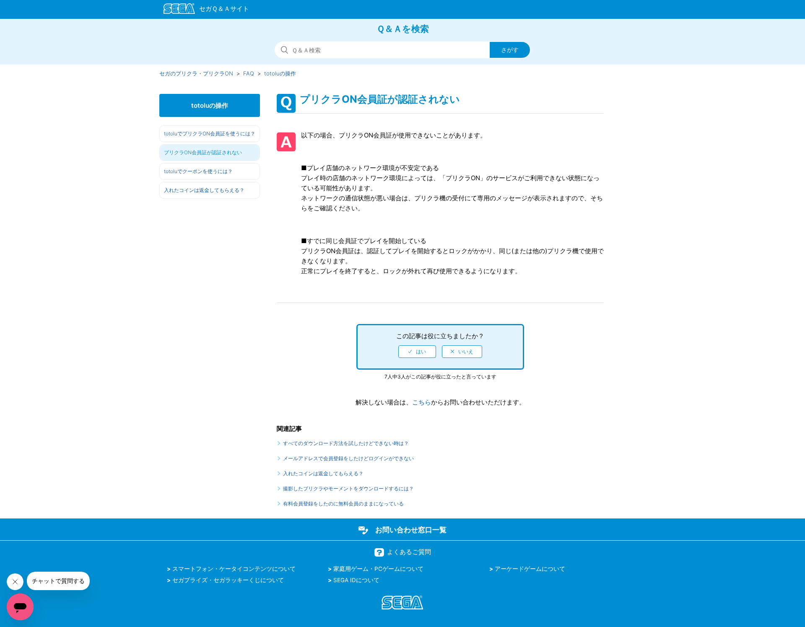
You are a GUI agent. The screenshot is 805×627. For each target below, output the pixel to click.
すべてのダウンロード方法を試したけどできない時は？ (346, 443)
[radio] (417, 351)
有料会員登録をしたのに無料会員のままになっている (343, 503)
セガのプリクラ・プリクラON (196, 73)
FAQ (248, 73)
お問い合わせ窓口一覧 (411, 530)
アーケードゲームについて (530, 568)
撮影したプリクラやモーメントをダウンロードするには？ (348, 488)
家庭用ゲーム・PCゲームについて (378, 568)
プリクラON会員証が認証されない (203, 152)
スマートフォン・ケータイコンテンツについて (234, 568)
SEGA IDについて (356, 580)
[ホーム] (202, 10)
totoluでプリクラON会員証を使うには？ (209, 133)
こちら (421, 402)
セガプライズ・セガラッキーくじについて (228, 580)
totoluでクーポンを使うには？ (198, 171)
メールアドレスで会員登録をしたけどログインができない (348, 458)
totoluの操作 (280, 73)
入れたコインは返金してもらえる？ (204, 190)
